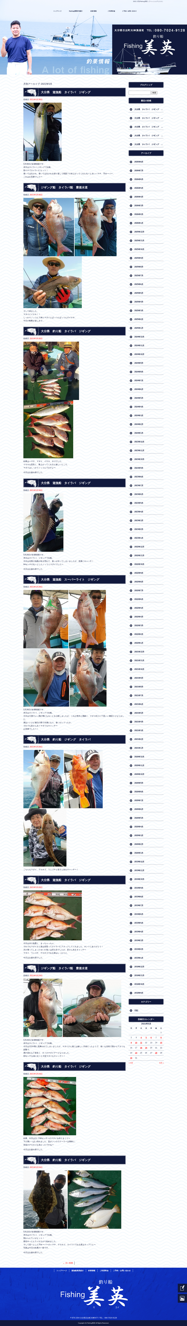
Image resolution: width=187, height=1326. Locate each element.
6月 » (161, 1063)
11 (141, 1043)
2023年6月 (138, 494)
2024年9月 (138, 363)
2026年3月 (138, 205)
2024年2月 (138, 424)
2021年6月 (138, 704)
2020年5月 (138, 818)
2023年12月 (139, 442)
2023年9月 (138, 468)
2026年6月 (138, 179)
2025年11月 (139, 240)
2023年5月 (138, 503)
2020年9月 (138, 783)
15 (161, 1043)
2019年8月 (138, 897)
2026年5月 (138, 188)
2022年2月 (138, 634)
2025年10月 (139, 249)
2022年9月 (138, 573)
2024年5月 (138, 398)
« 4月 (131, 1063)
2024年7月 (138, 380)
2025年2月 (138, 319)
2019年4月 (138, 932)
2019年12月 (139, 862)
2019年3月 (138, 940)
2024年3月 (138, 415)
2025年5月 (138, 293)
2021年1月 (138, 748)
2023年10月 (139, 459)
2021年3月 (138, 730)
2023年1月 (138, 538)
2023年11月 (139, 450)
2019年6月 (138, 914)
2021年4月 (138, 722)
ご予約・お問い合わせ (129, 11)
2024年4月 (138, 407)
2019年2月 (138, 949)
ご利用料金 (111, 11)
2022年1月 (138, 643)
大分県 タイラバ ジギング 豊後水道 (149, 127)
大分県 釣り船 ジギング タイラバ (66, 739)
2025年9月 (138, 258)
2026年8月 (138, 162)
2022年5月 (138, 608)
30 (131, 1058)
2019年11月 (139, 870)
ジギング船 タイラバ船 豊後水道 (64, 187)
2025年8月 (138, 267)
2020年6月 (138, 809)
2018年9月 (138, 993)
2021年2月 (138, 739)
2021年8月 (138, 687)
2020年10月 (139, 774)
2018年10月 (139, 984)
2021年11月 (139, 660)
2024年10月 (139, 354)
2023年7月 (138, 485)
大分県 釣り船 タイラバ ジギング (66, 331)
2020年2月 (138, 844)
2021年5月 (138, 713)
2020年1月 (138, 853)
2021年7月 (138, 695)
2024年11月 (139, 345)
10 (136, 1043)
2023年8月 (138, 477)
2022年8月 (138, 582)
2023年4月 (138, 512)
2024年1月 (138, 433)
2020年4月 (138, 827)
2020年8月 (138, 792)
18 (141, 1048)
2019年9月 (138, 888)
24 (136, 1053)
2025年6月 (138, 284)
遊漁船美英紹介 (76, 11)
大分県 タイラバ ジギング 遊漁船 (149, 109)
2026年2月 (138, 214)
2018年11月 (139, 975)
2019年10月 (139, 879)
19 (146, 1048)
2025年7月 (138, 275)
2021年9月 (138, 678)
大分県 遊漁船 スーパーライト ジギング (70, 579)
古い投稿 (68, 1263)
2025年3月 (138, 310)
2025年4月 (138, 302)
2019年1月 (138, 958)
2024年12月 (139, 337)
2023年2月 (138, 529)
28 (156, 1053)
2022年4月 (138, 617)
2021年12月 (139, 652)
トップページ (58, 11)
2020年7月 (138, 800)
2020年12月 (139, 757)
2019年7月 (138, 905)
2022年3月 (138, 625)
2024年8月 (138, 372)
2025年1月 (138, 328)
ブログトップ (146, 85)
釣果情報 (94, 11)
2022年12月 (139, 547)
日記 (136, 1010)
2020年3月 (138, 835)
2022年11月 (139, 555)
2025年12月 (139, 232)
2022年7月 (138, 590)
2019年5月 (138, 923)
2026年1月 (138, 223)
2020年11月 (139, 765)
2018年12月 (139, 967)
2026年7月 (138, 170)
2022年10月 (139, 564)
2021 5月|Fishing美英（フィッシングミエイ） (148, 1)
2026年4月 (138, 197)
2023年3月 (138, 520)
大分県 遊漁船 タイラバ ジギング (66, 92)
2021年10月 (139, 669)
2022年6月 (138, 599)
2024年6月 (138, 389)
